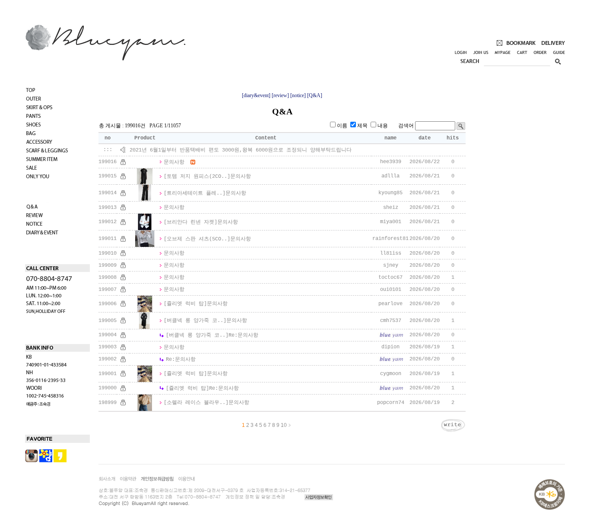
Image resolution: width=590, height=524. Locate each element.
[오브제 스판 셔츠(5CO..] (197, 239)
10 (284, 425)
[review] (280, 95)
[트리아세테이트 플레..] (194, 193)
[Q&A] (314, 95)
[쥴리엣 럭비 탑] (185, 304)
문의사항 (174, 162)
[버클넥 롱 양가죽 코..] (195, 321)
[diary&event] (256, 95)
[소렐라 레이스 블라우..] (196, 403)
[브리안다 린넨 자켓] (190, 222)
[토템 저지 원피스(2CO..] (197, 177)
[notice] (298, 95)
